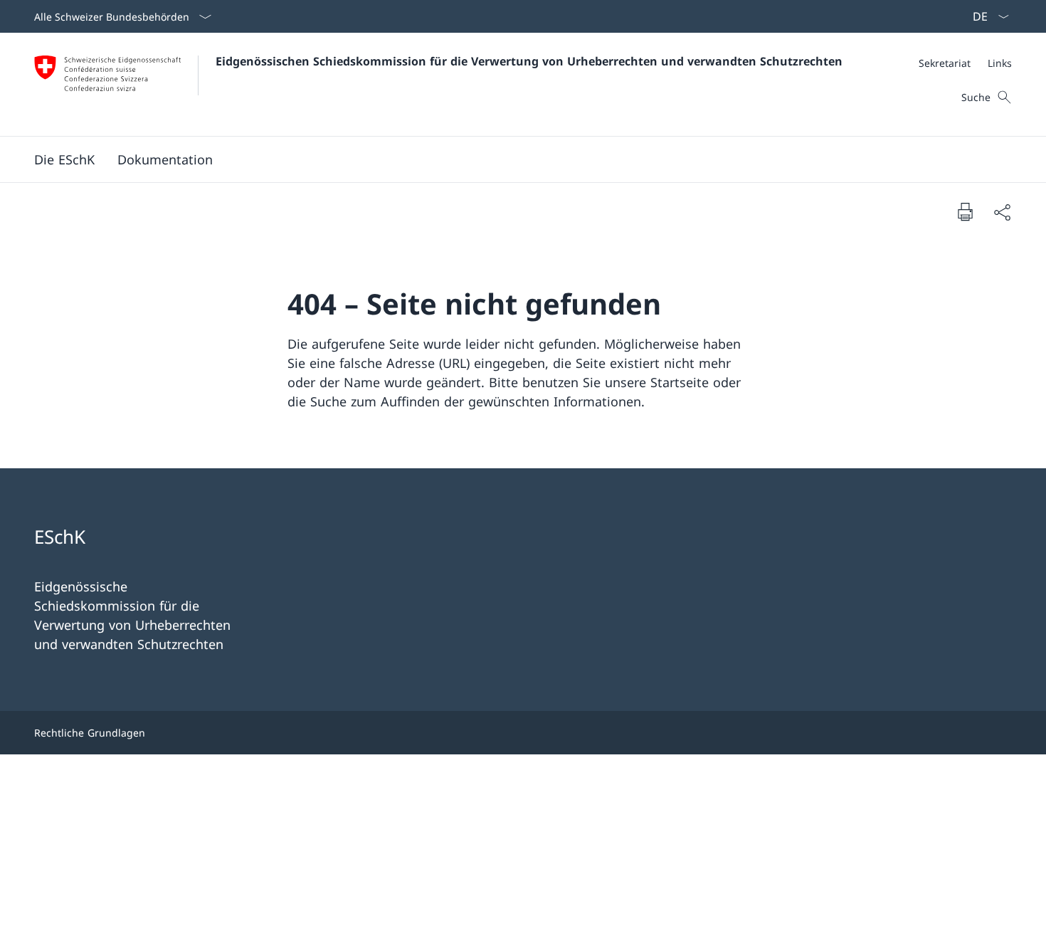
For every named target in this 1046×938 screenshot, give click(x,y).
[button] (64, 159)
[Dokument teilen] (1001, 211)
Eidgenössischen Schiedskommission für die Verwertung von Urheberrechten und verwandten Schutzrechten (529, 61)
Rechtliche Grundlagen (89, 732)
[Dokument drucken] (964, 211)
